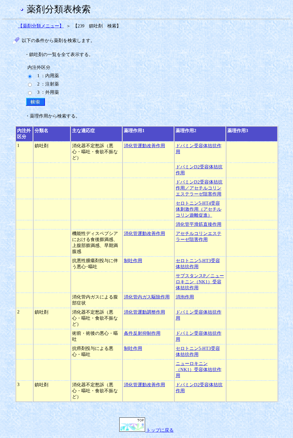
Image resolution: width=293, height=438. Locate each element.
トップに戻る (159, 430)
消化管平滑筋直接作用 (198, 224)
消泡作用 (185, 296)
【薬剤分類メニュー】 (41, 25)
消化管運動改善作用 (144, 145)
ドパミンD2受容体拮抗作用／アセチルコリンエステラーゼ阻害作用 (199, 188)
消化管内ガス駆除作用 (147, 296)
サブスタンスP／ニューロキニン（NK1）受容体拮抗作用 (200, 281)
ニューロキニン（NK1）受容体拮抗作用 (198, 369)
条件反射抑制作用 (142, 333)
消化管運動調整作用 (144, 312)
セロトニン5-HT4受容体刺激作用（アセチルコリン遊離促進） (198, 209)
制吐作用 (133, 260)
